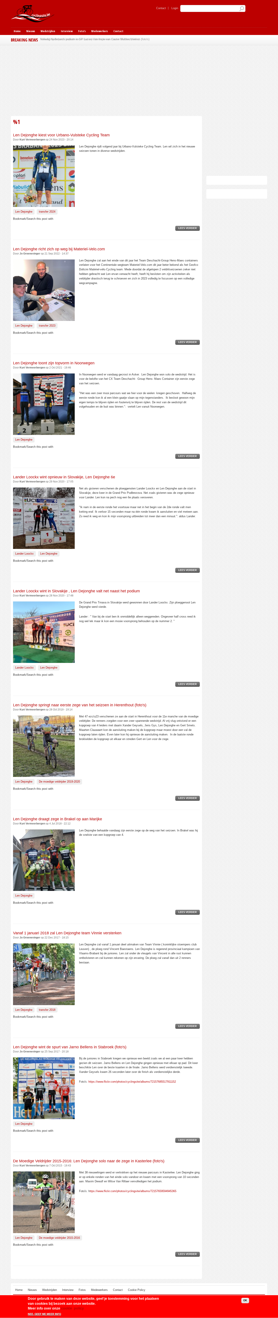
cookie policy (72, 1308)
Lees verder (189, 229)
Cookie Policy (136, 1290)
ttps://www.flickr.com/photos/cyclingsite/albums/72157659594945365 (133, 1191)
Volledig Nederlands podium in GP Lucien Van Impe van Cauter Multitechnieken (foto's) (94, 39)
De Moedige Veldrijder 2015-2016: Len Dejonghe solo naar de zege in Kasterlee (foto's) (88, 1161)
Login (174, 8)
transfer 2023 (47, 325)
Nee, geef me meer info (44, 1314)
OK (245, 1300)
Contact (161, 8)
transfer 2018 (47, 1009)
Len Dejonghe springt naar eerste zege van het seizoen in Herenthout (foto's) (79, 705)
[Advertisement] (106, 80)
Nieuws (30, 31)
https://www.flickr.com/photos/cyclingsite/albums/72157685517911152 (132, 1081)
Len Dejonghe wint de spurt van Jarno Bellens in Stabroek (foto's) (69, 1047)
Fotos (82, 1290)
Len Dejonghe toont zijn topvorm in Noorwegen (53, 363)
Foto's (82, 31)
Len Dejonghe (23, 211)
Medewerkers (99, 31)
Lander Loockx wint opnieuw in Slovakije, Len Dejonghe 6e (64, 477)
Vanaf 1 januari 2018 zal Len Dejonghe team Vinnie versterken (67, 933)
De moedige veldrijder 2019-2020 (59, 781)
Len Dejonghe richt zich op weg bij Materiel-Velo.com (59, 249)
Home (17, 31)
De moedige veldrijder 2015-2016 (59, 1237)
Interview (67, 31)
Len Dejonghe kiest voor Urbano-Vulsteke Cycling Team (61, 135)
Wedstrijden (48, 31)
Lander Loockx (24, 553)
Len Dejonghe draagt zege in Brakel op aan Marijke (57, 819)
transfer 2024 (47, 211)
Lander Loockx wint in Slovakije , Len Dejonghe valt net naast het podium (76, 591)
